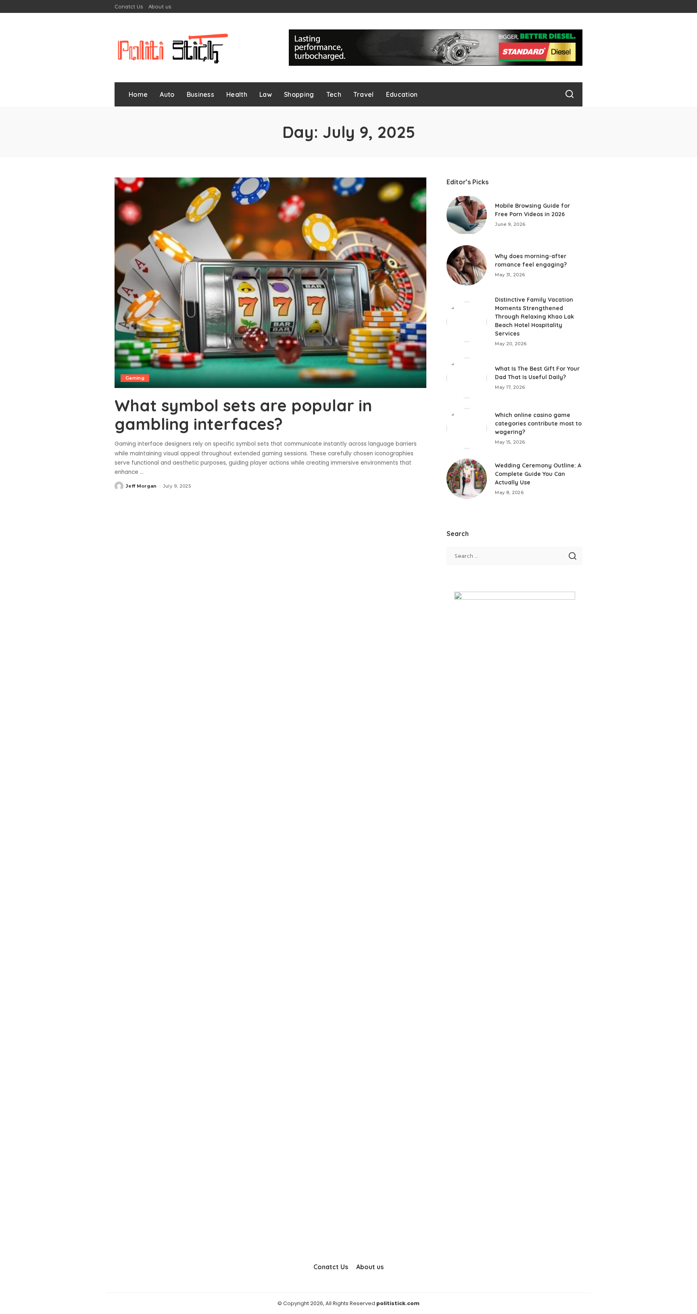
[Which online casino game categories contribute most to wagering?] (467, 428)
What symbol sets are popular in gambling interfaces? (243, 414)
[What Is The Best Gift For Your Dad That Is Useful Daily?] (467, 378)
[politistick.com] (173, 47)
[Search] (569, 94)
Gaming (134, 378)
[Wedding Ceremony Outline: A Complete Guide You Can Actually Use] (467, 479)
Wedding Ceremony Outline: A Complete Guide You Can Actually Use (538, 474)
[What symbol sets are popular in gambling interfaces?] (270, 282)
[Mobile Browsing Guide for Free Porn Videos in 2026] (467, 215)
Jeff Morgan (141, 486)
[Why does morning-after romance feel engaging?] (467, 265)
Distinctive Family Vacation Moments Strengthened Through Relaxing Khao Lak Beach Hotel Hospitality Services (534, 316)
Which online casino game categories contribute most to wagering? (538, 423)
